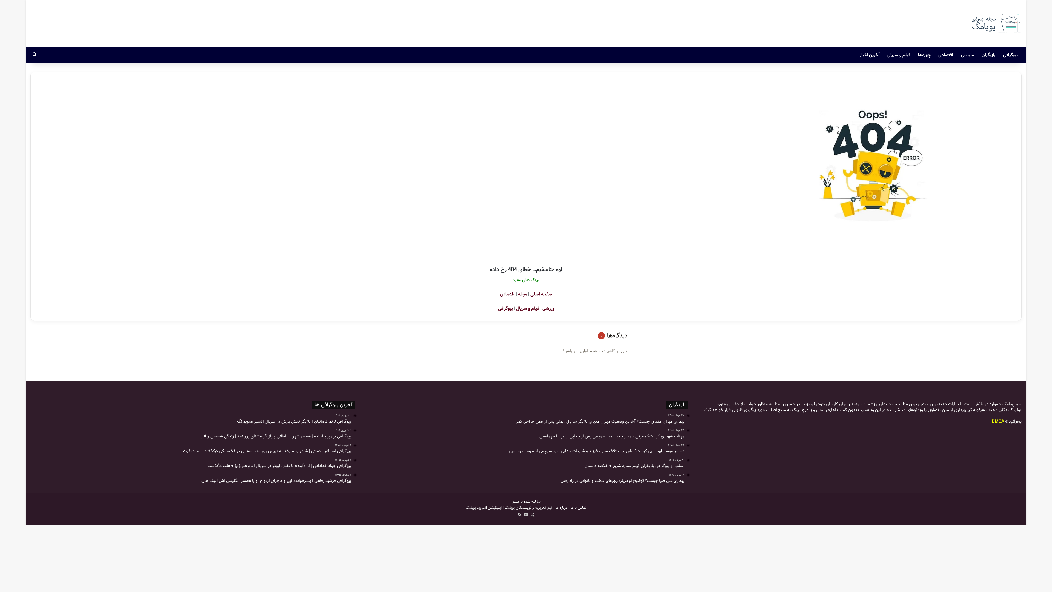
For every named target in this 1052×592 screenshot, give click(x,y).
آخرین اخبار (870, 55)
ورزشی (548, 308)
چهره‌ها (924, 55)
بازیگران (988, 55)
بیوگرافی (1010, 55)
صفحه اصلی (541, 294)
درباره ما (561, 508)
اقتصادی (945, 55)
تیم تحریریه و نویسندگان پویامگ (528, 508)
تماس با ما (578, 508)
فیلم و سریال (898, 55)
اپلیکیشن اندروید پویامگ (484, 508)
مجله (522, 294)
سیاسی (967, 55)
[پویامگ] (996, 23)
